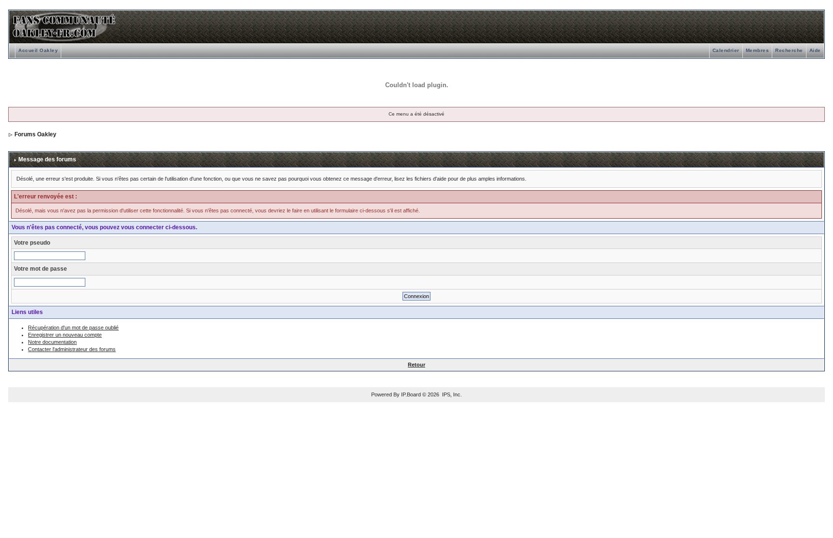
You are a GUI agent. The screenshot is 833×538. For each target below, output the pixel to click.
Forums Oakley (35, 134)
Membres (757, 50)
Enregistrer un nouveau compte (65, 335)
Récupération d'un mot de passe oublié (73, 327)
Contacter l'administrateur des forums (72, 349)
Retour (416, 364)
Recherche (789, 50)
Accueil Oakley (38, 50)
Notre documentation (52, 342)
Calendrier (725, 50)
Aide (815, 50)
